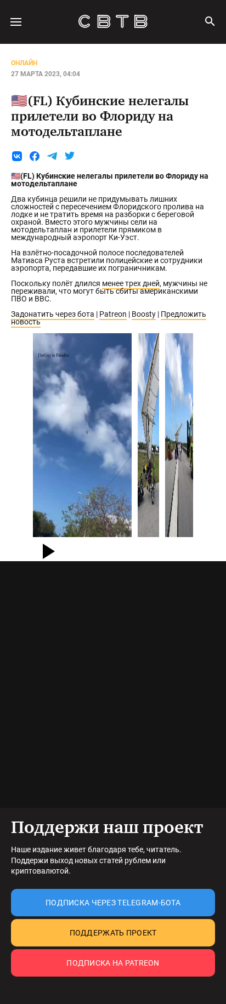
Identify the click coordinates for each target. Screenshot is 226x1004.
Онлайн (24, 63)
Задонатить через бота (52, 314)
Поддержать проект (113, 932)
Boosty (144, 314)
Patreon (113, 314)
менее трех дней (131, 283)
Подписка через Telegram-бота (113, 902)
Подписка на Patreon (112, 963)
